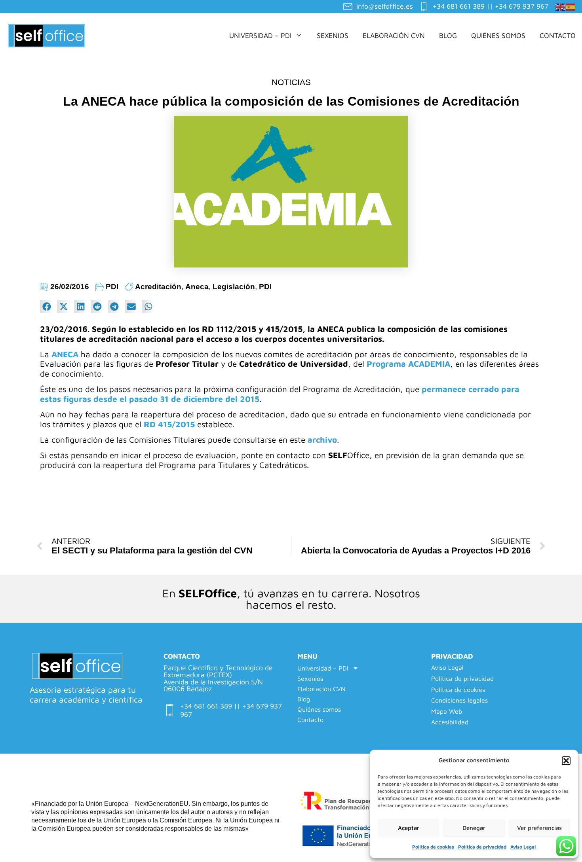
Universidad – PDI (260, 35)
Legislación (234, 286)
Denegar (473, 827)
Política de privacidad (482, 847)
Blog (448, 35)
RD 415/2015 (169, 424)
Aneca (197, 286)
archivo (322, 439)
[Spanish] (571, 6)
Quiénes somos (498, 35)
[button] (566, 761)
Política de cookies (433, 847)
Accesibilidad (449, 722)
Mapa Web (446, 711)
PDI (112, 286)
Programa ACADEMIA (408, 363)
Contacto (558, 35)
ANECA (66, 354)
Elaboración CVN (394, 35)
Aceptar (408, 827)
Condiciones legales (459, 700)
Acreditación (158, 286)
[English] (560, 6)
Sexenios (332, 35)
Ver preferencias (539, 827)
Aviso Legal (523, 847)
